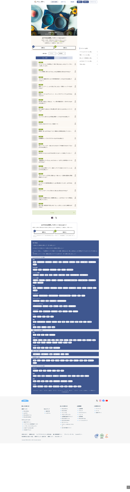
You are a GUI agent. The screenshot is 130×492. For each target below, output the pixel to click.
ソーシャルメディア (83, 420)
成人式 (35, 342)
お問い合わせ (24, 434)
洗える (69, 375)
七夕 (53, 340)
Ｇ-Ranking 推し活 (65, 391)
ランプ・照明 (55, 262)
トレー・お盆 (54, 280)
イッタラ (54, 370)
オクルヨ (45, 390)
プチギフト (39, 316)
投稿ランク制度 (58, 41)
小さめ (51, 381)
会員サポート (99, 412)
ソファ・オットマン (41, 262)
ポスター (50, 275)
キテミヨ (54, 390)
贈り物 (48, 316)
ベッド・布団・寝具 (84, 262)
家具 (35, 262)
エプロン (35, 282)
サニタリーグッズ (53, 269)
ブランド (81, 410)
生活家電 (39, 327)
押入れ (85, 360)
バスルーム (62, 360)
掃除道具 (40, 269)
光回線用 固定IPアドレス (67, 416)
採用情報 (81, 416)
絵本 (51, 306)
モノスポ (66, 390)
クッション (55, 275)
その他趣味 (89, 321)
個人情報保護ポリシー (58, 434)
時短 (75, 386)
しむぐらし (48, 413)
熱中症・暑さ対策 (56, 386)
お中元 (57, 340)
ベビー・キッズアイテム (38, 306)
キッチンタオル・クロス (43, 295)
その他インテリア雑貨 (84, 275)
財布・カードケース (46, 311)
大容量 (39, 381)
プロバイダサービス (66, 414)
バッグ (41, 311)
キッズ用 (67, 354)
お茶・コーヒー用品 (92, 280)
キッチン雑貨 (36, 280)
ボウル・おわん (46, 287)
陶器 (43, 375)
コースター (79, 287)
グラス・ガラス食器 (72, 287)
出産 (43, 347)
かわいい (35, 386)
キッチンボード (65, 262)
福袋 (94, 340)
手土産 (52, 316)
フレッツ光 (64, 412)
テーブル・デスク (49, 262)
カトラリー (84, 287)
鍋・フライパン (42, 280)
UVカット (73, 375)
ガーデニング (54, 321)
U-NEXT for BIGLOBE (28, 428)
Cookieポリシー (78, 434)
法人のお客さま (64, 406)
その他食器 (35, 290)
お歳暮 (75, 340)
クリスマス (79, 340)
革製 (78, 375)
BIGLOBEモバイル (27, 415)
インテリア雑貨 (36, 275)
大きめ (47, 381)
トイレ (71, 360)
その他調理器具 (40, 282)
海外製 (58, 370)
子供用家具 (66, 306)
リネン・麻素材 (56, 375)
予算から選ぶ (82, 64)
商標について (50, 436)
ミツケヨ (80, 390)
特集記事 (72, 1)
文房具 (47, 300)
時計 (46, 275)
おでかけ (35, 363)
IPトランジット (65, 422)
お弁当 (95, 287)
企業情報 (79, 406)
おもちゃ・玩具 (45, 306)
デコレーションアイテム (62, 300)
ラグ (79, 295)
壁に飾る (81, 360)
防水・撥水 (87, 375)
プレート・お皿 (40, 287)
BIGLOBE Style (82, 418)
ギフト (35, 316)
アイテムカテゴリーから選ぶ (86, 51)
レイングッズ (75, 311)
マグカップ (60, 287)
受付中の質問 (54, 1)
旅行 (81, 321)
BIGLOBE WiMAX (27, 417)
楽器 (77, 321)
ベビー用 (62, 354)
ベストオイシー (60, 390)
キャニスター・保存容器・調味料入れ (70, 280)
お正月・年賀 (89, 340)
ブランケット (74, 295)
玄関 (53, 360)
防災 (62, 386)
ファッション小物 (55, 311)
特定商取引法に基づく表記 (27, 436)
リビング (43, 360)
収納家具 (35, 264)
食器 (35, 287)
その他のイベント (57, 347)
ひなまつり (43, 342)
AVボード (77, 262)
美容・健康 (72, 321)
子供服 (61, 306)
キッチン (39, 360)
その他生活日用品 (70, 269)
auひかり (26, 413)
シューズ (70, 311)
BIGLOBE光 (26, 411)
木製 (39, 375)
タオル (59, 269)
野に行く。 (71, 390)
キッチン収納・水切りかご (83, 280)
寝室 (35, 360)
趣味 (35, 321)
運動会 (51, 347)
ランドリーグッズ (46, 269)
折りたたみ (70, 381)
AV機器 (53, 327)
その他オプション (27, 430)
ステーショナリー (36, 300)
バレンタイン (49, 342)
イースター (35, 340)
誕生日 (35, 347)
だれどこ (41, 390)
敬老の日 (61, 340)
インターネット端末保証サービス (31, 424)
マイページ (94, 1)
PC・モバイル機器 (53, 300)
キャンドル (42, 275)
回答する (86, 1)
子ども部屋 (57, 360)
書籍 (63, 321)
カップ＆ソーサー (54, 287)
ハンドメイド (48, 321)
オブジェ (67, 275)
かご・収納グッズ (62, 275)
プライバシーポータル (69, 434)
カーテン (83, 295)
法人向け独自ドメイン (66, 427)
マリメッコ (49, 370)
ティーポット (65, 287)
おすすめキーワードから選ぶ (86, 61)
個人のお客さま (25, 406)
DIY (59, 321)
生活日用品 (35, 269)
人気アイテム (63, 1)
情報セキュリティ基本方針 (40, 436)
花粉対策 (79, 386)
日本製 (45, 370)
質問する (79, 1)
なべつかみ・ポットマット (53, 295)
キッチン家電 (44, 327)
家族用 (51, 354)
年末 (84, 340)
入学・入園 (60, 342)
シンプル (50, 386)
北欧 (41, 370)
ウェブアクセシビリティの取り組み (43, 434)
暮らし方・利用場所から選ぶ (86, 58)
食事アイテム (56, 306)
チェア (60, 262)
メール (97, 410)
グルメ (68, 321)
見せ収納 (46, 386)
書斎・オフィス (91, 360)
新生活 (70, 342)
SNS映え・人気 (40, 386)
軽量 (43, 381)
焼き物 (62, 370)
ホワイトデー (55, 342)
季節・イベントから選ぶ (85, 55)
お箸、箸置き (90, 287)
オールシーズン (52, 334)
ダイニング (48, 360)
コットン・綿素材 (49, 375)
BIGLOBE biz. (65, 408)
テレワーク (71, 386)
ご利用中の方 (97, 406)
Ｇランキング (35, 390)
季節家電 (49, 327)
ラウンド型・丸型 (57, 381)
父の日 (49, 340)
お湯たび (50, 390)
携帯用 (35, 381)
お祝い (44, 316)
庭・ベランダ (76, 360)
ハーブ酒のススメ (92, 390)
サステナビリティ (83, 412)
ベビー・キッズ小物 (72, 306)
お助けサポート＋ (27, 422)
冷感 (82, 375)
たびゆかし (86, 390)
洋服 (60, 311)
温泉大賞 (48, 411)
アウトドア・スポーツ (41, 321)
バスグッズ (64, 269)
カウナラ (76, 390)
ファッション (36, 311)
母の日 (45, 340)
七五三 (71, 340)
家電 (35, 327)
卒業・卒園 (65, 342)
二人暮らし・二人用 (45, 354)
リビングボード (72, 262)
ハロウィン (66, 340)
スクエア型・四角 (64, 381)
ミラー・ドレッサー (92, 262)
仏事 (47, 347)
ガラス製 (35, 375)
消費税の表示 (32, 434)
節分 (39, 342)
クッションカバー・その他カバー (65, 295)
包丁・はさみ (48, 280)
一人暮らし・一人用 (37, 354)
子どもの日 (40, 340)
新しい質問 (45, 58)
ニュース (81, 414)
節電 (66, 386)
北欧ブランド (36, 370)
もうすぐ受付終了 (63, 58)
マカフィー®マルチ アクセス (67, 425)
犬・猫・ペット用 (57, 354)
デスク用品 (43, 300)
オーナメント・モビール (75, 275)
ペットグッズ (65, 311)
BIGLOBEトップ (58, 436)
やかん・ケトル (60, 280)
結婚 (39, 347)
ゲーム (85, 321)
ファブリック (36, 295)
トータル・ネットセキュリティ (30, 426)
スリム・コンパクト (63, 375)
